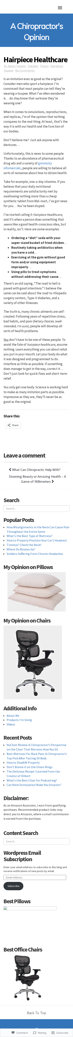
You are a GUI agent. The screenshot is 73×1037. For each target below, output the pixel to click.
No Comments (25, 70)
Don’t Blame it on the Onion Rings (30, 767)
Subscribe (13, 886)
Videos (11, 724)
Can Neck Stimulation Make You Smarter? (34, 785)
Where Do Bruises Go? (21, 549)
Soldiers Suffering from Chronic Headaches (35, 554)
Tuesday (32, 66)
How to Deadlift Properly (23, 762)
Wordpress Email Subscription (22, 856)
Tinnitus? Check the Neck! (24, 545)
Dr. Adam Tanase (15, 66)
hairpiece (56, 66)
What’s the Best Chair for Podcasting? (32, 780)
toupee (8, 70)
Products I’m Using (19, 720)
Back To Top (36, 1013)
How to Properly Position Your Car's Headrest (37, 540)
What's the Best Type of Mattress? (30, 536)
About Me (13, 716)
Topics (44, 66)
